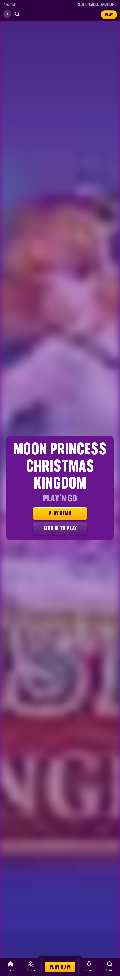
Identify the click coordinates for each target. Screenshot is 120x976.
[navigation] (7, 14)
